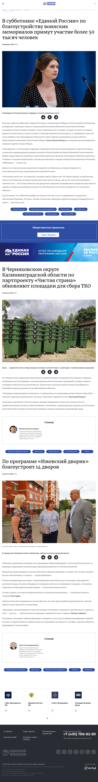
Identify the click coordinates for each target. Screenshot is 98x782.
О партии (8, 731)
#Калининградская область (18, 451)
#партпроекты (54, 451)
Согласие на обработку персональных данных (18, 775)
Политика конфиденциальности (13, 771)
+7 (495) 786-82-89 (79, 734)
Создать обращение (48, 235)
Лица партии (29, 731)
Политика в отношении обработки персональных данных (22, 773)
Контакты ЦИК (10, 737)
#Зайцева (88, 670)
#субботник (80, 209)
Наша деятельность (15, 10)
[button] (47, 718)
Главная (4, 10)
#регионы (38, 451)
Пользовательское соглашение (13, 769)
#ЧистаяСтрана (71, 451)
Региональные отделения (48, 732)
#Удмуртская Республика (15, 670)
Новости (27, 10)
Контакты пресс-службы (30, 738)
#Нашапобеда (68, 214)
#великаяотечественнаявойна (42, 209)
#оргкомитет (52, 214)
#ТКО (87, 451)
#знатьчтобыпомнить (33, 214)
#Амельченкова (19, 209)
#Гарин (75, 670)
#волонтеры (65, 209)
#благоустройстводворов (55, 670)
